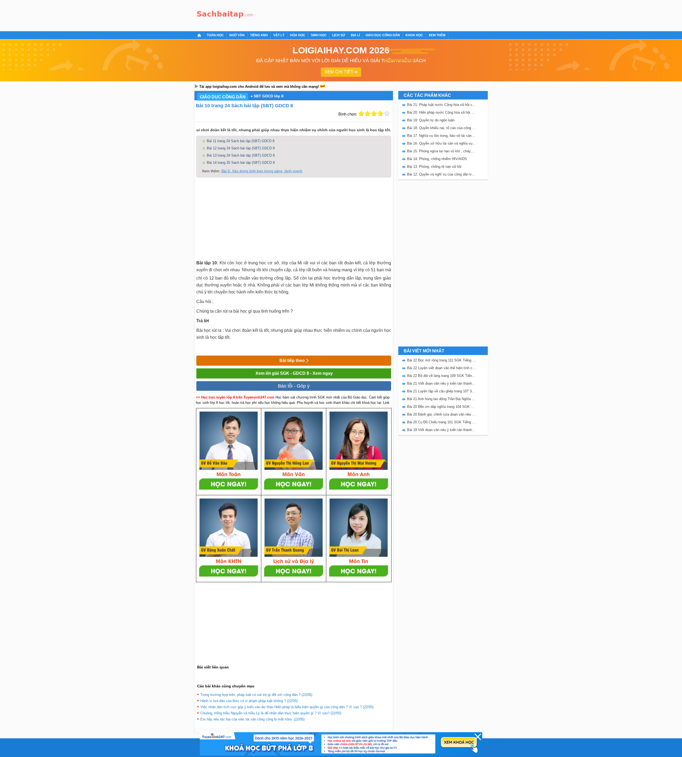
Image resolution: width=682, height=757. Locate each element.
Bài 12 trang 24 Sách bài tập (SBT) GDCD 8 (241, 148)
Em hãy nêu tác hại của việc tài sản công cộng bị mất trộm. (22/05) (252, 719)
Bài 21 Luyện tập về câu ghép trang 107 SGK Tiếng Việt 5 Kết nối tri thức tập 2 (441, 391)
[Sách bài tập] (225, 15)
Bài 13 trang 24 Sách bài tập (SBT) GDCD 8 (241, 155)
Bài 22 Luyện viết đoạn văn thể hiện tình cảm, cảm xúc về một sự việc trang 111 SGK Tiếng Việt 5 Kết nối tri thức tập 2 (441, 368)
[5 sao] (387, 113)
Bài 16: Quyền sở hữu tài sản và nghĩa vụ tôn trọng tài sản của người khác (441, 143)
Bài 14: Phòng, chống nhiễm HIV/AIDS (437, 159)
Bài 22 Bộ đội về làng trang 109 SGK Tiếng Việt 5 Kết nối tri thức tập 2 (441, 376)
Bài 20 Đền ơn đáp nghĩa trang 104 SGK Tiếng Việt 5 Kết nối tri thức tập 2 (441, 407)
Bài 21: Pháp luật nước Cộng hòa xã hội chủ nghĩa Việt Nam (441, 105)
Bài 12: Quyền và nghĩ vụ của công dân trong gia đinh (441, 174)
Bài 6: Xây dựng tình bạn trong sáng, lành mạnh (261, 171)
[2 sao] (367, 113)
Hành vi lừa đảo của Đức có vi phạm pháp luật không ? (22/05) (249, 701)
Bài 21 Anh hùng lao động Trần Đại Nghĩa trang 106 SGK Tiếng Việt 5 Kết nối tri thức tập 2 (441, 399)
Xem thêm (437, 35)
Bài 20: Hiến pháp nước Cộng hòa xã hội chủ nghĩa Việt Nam (441, 112)
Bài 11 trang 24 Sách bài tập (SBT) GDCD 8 (240, 141)
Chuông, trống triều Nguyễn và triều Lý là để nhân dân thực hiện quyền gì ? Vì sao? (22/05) (270, 713)
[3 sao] (374, 113)
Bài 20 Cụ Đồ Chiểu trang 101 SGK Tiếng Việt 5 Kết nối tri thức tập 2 (441, 422)
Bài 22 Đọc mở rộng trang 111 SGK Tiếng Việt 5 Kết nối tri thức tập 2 (441, 360)
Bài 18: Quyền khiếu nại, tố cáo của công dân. (441, 128)
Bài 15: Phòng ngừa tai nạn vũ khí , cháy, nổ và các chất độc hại (441, 151)
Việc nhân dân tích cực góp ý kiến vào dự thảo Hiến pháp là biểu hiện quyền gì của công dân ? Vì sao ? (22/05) (287, 707)
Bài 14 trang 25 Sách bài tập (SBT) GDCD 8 (241, 163)
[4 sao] (380, 113)
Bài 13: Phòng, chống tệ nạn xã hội (434, 167)
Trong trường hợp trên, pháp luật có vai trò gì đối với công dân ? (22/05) (256, 695)
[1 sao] (361, 113)
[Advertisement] (353, 15)
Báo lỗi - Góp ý (294, 386)
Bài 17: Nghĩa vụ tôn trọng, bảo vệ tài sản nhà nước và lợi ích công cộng (441, 136)
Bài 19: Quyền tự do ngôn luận (430, 120)
